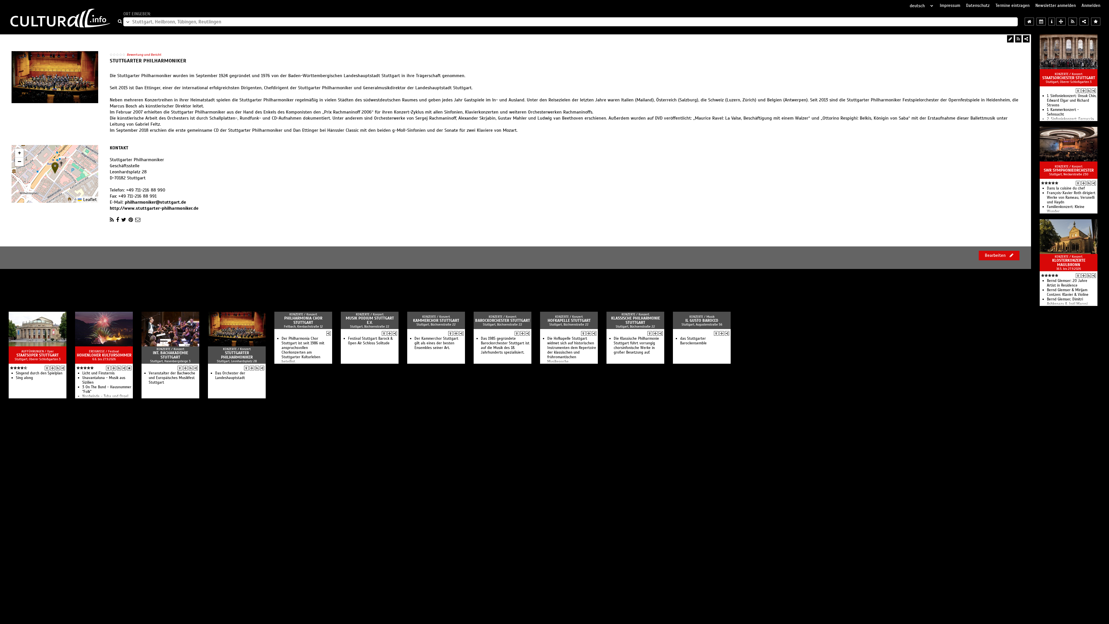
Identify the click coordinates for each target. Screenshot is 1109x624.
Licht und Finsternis (98, 373)
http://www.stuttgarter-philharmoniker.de (154, 208)
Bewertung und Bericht (144, 55)
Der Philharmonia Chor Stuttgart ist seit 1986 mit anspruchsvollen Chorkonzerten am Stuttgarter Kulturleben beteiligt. (303, 350)
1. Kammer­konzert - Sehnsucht (1063, 112)
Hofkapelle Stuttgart (569, 320)
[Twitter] (123, 219)
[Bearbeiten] (1010, 38)
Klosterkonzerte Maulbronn (1068, 262)
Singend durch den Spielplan (39, 373)
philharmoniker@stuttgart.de (155, 202)
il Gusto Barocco (701, 320)
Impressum (950, 5)
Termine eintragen (1013, 5)
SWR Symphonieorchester (1069, 170)
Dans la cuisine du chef (1066, 188)
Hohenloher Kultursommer (104, 355)
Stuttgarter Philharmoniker (237, 355)
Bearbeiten (996, 255)
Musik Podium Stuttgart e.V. (370, 320)
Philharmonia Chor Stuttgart (303, 320)
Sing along (24, 378)
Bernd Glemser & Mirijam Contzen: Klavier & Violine (1067, 292)
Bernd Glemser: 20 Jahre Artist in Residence (1067, 283)
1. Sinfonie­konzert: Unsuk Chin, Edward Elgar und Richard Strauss (1072, 100)
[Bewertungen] (129, 368)
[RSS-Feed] (1018, 38)
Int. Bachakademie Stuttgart (170, 355)
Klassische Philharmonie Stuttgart (635, 320)
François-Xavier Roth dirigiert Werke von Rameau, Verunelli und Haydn (1071, 198)
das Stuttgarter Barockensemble (693, 341)
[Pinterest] (131, 219)
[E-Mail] (137, 219)
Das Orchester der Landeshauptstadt (230, 375)
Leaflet (89, 200)
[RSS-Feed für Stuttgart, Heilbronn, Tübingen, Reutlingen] (1072, 21)
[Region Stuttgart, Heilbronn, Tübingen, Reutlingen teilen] (1084, 21)
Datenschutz (978, 5)
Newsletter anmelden (1055, 5)
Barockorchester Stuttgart (502, 320)
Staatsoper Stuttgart (37, 355)
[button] (55, 168)
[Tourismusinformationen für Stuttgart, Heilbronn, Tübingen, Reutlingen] (1051, 21)
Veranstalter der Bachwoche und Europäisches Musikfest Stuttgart (172, 378)
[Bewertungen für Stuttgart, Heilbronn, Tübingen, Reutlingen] (1095, 21)
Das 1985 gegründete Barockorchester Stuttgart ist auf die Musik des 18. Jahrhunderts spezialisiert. (505, 345)
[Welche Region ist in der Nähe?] (1061, 21)
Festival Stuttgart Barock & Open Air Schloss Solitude (370, 341)
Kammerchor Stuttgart (436, 320)
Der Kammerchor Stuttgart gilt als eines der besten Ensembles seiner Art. (436, 343)
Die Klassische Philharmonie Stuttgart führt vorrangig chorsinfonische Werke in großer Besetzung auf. (636, 345)
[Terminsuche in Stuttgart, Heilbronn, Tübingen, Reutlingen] (1041, 21)
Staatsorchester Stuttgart (1068, 78)
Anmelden (1091, 5)
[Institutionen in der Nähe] (1083, 90)
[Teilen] (1026, 38)
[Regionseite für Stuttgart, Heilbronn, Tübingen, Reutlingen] (1029, 21)
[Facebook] (117, 219)
